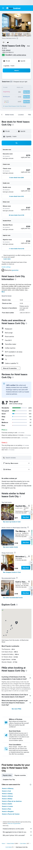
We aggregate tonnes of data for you (14, 832)
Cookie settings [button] (6, 267)
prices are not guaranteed (14, 823)
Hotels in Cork (6, 791)
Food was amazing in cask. (13, 432)
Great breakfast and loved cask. (15, 438)
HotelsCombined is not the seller (13, 829)
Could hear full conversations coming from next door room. (15, 449)
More (3, 292)
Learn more (7, 259)
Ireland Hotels (10, 843)
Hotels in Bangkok (8, 811)
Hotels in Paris (6, 809)
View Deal (26, 517)
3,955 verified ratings (19, 55)
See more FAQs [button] (16, 709)
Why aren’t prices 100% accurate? (14, 835)
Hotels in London (7, 806)
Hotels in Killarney (7, 788)
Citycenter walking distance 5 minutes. (16, 435)
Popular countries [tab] (20, 775)
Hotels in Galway (7, 793)
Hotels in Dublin (7, 804)
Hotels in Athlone (7, 796)
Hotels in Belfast (7, 799)
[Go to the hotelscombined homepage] (13, 8)
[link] (12, 522)
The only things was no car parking (15, 445)
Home (3, 843)
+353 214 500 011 (8, 52)
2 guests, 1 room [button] (9, 66)
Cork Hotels (23, 843)
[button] (3, 8)
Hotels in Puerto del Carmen (11, 814)
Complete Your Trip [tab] (9, 779)
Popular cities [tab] (7, 775)
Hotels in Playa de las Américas (12, 801)
